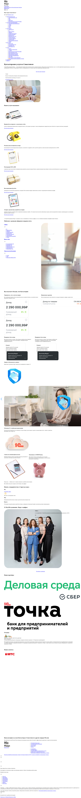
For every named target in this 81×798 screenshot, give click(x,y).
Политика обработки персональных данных (12, 754)
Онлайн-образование (12, 33)
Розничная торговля (12, 36)
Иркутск (4, 776)
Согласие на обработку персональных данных (40, 754)
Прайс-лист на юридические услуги (38, 751)
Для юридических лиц (10, 16)
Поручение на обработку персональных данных (40, 752)
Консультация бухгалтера (13, 53)
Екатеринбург (5, 779)
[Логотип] (40, 2)
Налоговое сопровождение (14, 55)
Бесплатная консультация (17, 7)
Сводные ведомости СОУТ (26, 754)
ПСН (9, 26)
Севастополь (6, 6)
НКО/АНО (11, 20)
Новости (8, 60)
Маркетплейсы (11, 31)
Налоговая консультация (13, 54)
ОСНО (10, 25)
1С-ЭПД (10, 50)
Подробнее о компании (40, 571)
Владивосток (5, 780)
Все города (5, 783)
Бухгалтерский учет (12, 44)
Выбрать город (11, 14)
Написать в (4, 797)
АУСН (10, 24)
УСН (9, 27)
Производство (11, 35)
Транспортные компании (13, 40)
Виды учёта (8, 42)
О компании (8, 59)
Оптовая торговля (12, 34)
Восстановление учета (13, 52)
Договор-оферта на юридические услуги (38, 750)
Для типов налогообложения (11, 22)
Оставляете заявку (7, 491)
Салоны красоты (12, 37)
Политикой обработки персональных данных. (47, 790)
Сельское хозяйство (12, 38)
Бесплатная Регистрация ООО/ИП (15, 21)
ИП (9, 18)
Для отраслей (8, 28)
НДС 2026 (10, 56)
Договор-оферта (34, 749)
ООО (10, 19)
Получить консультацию (40, 71)
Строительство (11, 39)
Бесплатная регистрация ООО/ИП (15, 51)
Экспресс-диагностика (13, 49)
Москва (4, 782)
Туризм (10, 41)
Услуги (7, 47)
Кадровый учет (11, 45)
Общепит (10, 32)
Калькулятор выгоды (8, 7)
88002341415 (6, 8)
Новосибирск (5, 778)
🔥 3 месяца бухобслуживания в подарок (16, 58)
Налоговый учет (12, 46)
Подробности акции (9, 79)
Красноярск (5, 777)
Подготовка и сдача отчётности (14, 57)
